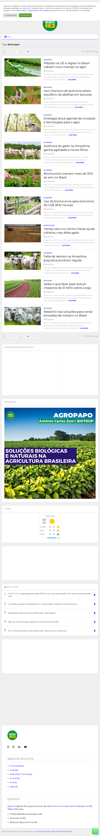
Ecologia (48, 60)
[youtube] (25, 747)
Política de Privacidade (64, 831)
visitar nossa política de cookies (35, 10)
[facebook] (8, 747)
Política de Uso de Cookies (46, 831)
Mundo (13, 782)
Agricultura (49, 225)
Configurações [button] (10, 15)
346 (28, 51)
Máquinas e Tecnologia (21, 774)
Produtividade (17, 766)
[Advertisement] (50, 563)
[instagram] (13, 747)
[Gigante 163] (50, 30)
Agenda (14, 786)
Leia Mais (72, 79)
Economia (48, 142)
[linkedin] (19, 747)
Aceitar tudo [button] (25, 15)
